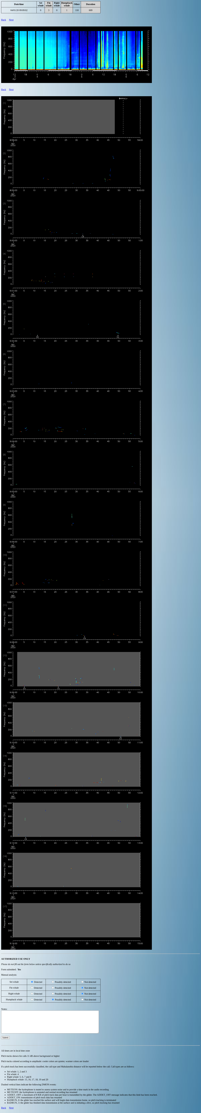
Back (3, 20)
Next (11, 20)
